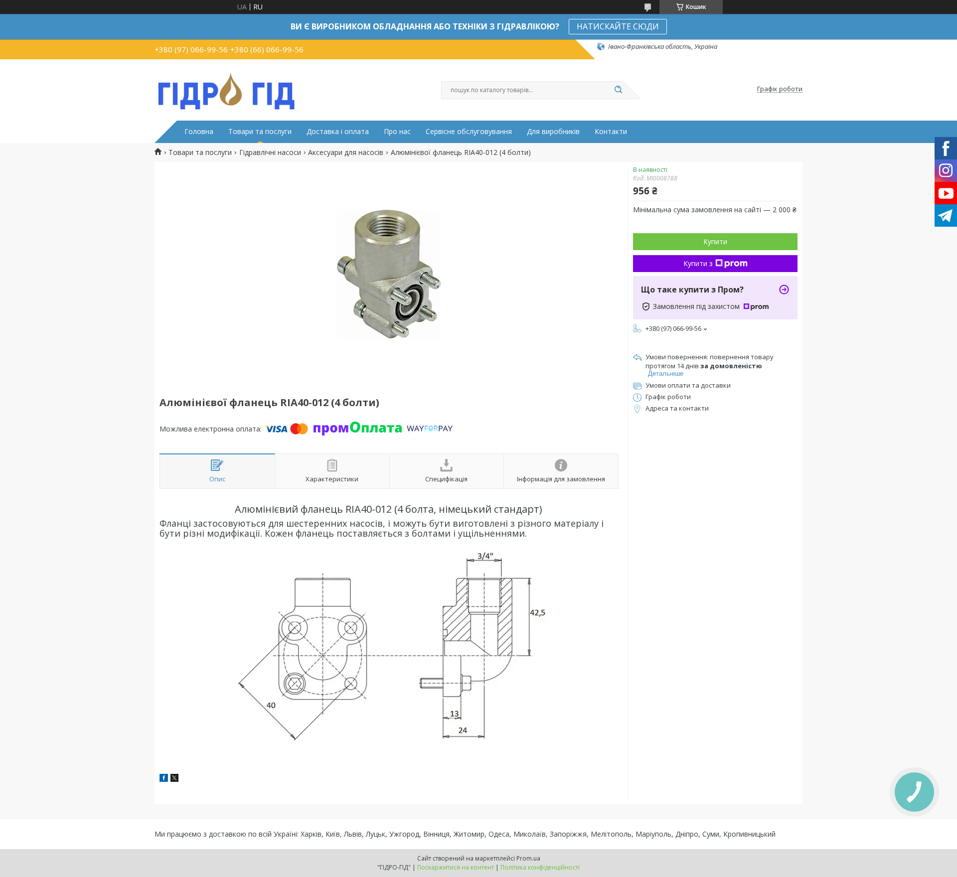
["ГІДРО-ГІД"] (227, 89)
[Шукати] (618, 90)
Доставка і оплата (338, 131)
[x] (174, 779)
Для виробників (553, 131)
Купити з (698, 263)
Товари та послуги (260, 131)
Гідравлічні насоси (270, 152)
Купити (715, 241)
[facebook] (164, 779)
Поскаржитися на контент (455, 867)
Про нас (397, 131)
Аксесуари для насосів (345, 152)
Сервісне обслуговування (469, 131)
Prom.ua (528, 858)
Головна (198, 131)
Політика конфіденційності (540, 867)
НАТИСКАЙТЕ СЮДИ (618, 26)
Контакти (611, 131)
